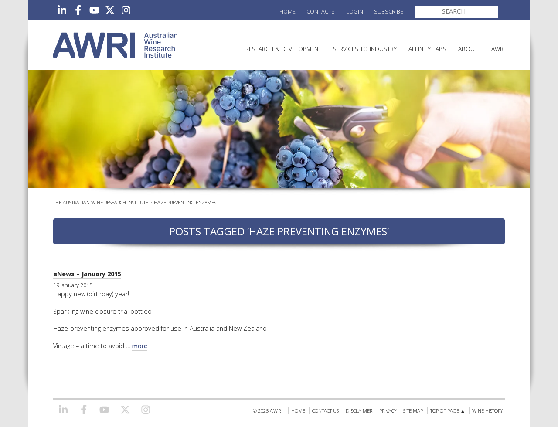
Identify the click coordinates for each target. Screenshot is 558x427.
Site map (413, 410)
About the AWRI (481, 48)
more (139, 346)
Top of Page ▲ (447, 410)
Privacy (387, 410)
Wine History (487, 410)
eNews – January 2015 (87, 274)
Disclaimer (359, 410)
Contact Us (325, 410)
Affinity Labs (427, 48)
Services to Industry (365, 48)
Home (287, 11)
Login (354, 11)
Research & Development (283, 48)
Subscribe (388, 11)
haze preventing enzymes (185, 202)
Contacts (320, 11)
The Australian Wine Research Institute (100, 202)
